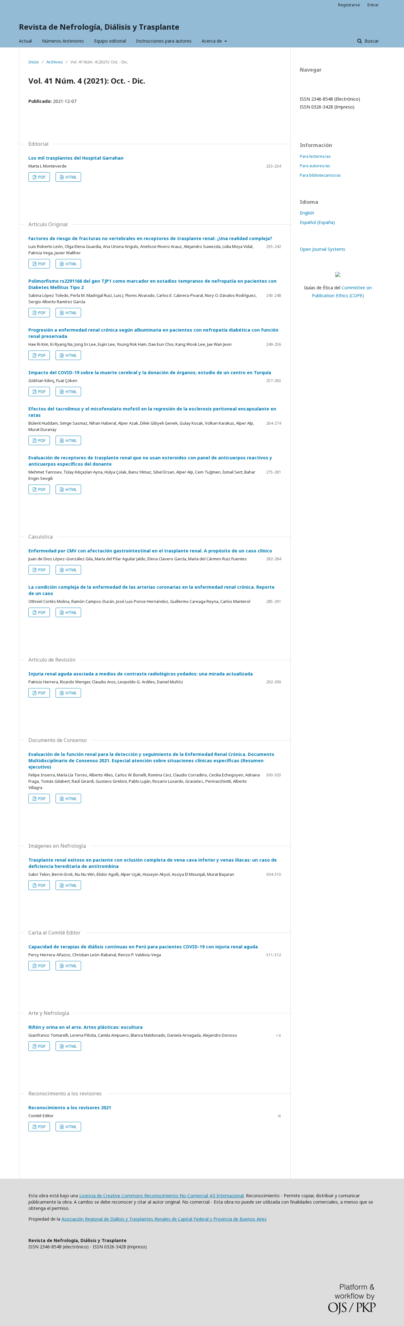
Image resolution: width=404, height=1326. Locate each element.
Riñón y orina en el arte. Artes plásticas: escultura (85, 1027)
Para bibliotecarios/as (320, 175)
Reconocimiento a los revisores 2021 (69, 1108)
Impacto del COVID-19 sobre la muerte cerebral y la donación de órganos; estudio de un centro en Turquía (149, 372)
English (307, 213)
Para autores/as (315, 165)
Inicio (33, 62)
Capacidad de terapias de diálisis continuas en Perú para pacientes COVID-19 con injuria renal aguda (143, 947)
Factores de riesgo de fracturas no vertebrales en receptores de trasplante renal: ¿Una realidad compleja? (150, 238)
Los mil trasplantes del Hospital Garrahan (75, 158)
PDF (41, 177)
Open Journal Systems (322, 249)
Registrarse (349, 5)
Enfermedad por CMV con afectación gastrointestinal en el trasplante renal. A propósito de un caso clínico (150, 551)
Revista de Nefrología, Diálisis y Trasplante (99, 26)
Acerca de (212, 41)
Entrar (373, 5)
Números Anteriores (63, 41)
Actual (25, 41)
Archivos (54, 62)
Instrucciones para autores (164, 41)
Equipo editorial (110, 41)
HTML (71, 177)
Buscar (371, 41)
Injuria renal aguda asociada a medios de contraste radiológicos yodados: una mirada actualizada (140, 674)
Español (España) (317, 222)
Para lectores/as (315, 156)
